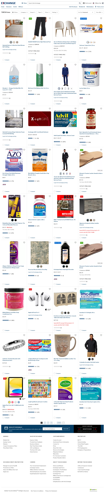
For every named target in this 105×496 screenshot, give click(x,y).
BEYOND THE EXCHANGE (85, 462)
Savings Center (7, 442)
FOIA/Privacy (56, 479)
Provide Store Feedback (36, 442)
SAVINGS (5, 436)
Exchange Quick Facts (58, 467)
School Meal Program (83, 444)
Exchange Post (57, 473)
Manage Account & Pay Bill (10, 465)
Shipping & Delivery (58, 452)
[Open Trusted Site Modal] (93, 490)
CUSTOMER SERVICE (58, 436)
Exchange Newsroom (58, 471)
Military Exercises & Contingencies (62, 475)
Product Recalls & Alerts (59, 457)
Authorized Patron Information (61, 442)
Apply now (6, 471)
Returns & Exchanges (58, 450)
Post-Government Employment (38, 465)
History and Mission (58, 465)
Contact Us (56, 444)
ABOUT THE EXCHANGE (60, 462)
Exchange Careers (34, 467)
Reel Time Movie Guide (36, 446)
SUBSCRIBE (66, 428)
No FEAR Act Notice (83, 471)
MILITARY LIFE (81, 436)
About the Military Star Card (10, 469)
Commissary (81, 467)
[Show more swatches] (71, 88)
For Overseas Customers (59, 455)
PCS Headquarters (82, 448)
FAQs (54, 446)
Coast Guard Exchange (83, 469)
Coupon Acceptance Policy (10, 446)
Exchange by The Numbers (60, 469)
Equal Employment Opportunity (38, 473)
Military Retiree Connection (37, 469)
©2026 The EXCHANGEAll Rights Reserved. (16, 490)
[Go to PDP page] (14, 28)
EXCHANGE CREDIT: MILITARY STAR (13, 462)
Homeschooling (82, 442)
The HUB (80, 446)
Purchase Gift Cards (35, 450)
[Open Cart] (103, 3)
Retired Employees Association (38, 471)
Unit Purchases (73, 6)
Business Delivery (34, 444)
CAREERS (32, 462)
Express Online (34, 440)
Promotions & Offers (8, 467)
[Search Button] (80, 3)
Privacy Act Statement (51, 491)
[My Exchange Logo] (11, 3)
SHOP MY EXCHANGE (36, 436)
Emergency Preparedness (84, 450)
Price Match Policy (8, 448)
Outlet (15, 6)
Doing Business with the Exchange (62, 481)
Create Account (57, 440)
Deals (2, 6)
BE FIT (79, 440)
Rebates (5, 444)
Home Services (34, 452)
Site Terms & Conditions (37, 491)
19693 (59, 422)
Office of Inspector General (85, 465)
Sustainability (56, 477)
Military (21, 6)
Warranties (56, 454)
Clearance (8, 6)
